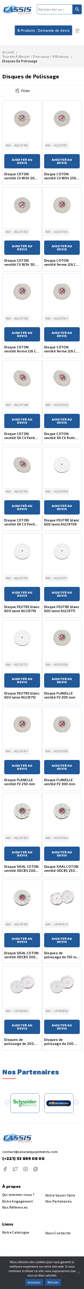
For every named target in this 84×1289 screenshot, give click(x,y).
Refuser (53, 1282)
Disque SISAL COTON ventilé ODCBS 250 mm (61, 870)
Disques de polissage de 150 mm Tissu (62, 957)
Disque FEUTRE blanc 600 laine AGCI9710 (22, 609)
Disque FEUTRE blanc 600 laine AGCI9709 (62, 522)
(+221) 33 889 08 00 (23, 1158)
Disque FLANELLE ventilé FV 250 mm (19, 782)
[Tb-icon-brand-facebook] (5, 1169)
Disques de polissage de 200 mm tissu (59, 1044)
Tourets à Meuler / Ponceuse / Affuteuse (35, 56)
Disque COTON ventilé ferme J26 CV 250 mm (21, 351)
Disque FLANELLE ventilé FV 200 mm (59, 695)
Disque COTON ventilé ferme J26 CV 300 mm (61, 351)
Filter (25, 91)
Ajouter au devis (22, 161)
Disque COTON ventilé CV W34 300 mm (20, 264)
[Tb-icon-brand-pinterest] (35, 1169)
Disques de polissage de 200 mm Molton (19, 1044)
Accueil (8, 52)
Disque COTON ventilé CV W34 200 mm (20, 178)
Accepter (34, 1282)
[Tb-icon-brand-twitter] (15, 1169)
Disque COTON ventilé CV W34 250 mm (60, 178)
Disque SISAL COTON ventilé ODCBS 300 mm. (21, 957)
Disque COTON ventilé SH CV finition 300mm (21, 524)
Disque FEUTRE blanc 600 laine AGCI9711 (62, 609)
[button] (8, 1103)
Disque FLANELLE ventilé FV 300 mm (59, 782)
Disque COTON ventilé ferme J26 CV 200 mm (61, 264)
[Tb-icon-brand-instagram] (25, 1169)
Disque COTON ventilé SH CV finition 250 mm (61, 438)
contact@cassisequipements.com (30, 1152)
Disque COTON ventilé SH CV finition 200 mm (21, 438)
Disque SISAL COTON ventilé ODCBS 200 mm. (21, 870)
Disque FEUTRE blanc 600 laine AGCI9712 (22, 695)
